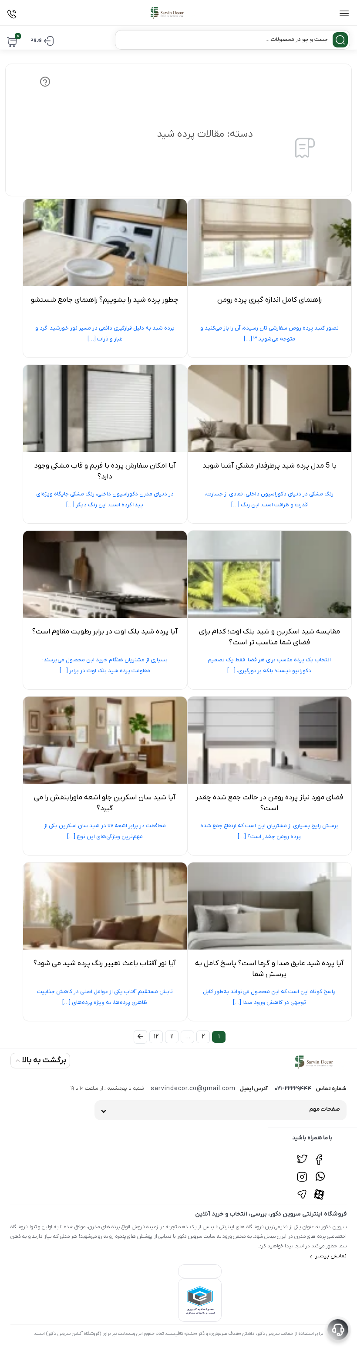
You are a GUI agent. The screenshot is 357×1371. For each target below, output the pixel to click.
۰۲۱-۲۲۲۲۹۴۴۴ (293, 1089)
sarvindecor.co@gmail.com (193, 1089)
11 (172, 1036)
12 (156, 1036)
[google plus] (320, 1172)
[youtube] (320, 1189)
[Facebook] (320, 1154)
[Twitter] (302, 1154)
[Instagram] (302, 1172)
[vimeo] (302, 1189)
